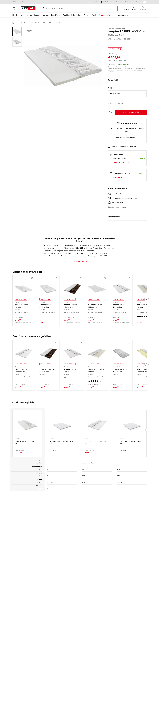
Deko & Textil (55, 15)
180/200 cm (115, 93)
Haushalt (37, 15)
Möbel (14, 15)
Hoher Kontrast (137, 2)
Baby (79, 15)
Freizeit (86, 15)
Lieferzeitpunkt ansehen (122, 162)
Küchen (29, 15)
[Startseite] (13, 23)
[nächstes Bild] (146, 299)
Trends (94, 15)
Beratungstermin (122, 15)
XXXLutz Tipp (114, 48)
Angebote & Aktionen (106, 15)
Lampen (46, 15)
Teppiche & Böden (69, 15)
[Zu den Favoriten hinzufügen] (110, 112)
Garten (21, 15)
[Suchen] (43, 8)
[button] (17, 31)
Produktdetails (114, 217)
